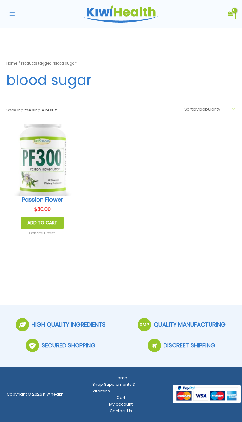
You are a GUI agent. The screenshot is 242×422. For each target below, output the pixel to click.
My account (121, 404)
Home (11, 63)
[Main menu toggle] (12, 14)
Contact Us (121, 410)
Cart (121, 397)
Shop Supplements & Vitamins (113, 388)
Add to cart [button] (42, 223)
